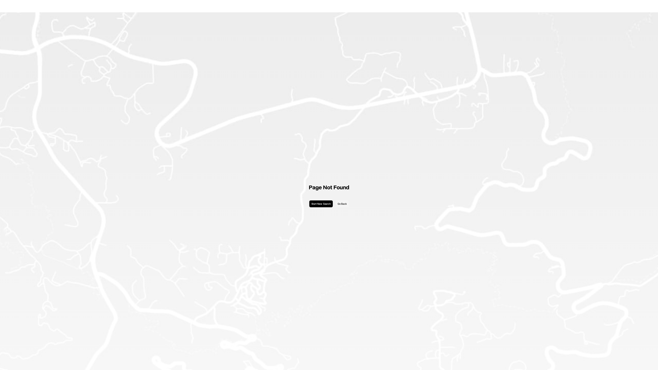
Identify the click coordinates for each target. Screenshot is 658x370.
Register (650, 6)
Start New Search (321, 203)
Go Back (342, 203)
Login (640, 6)
